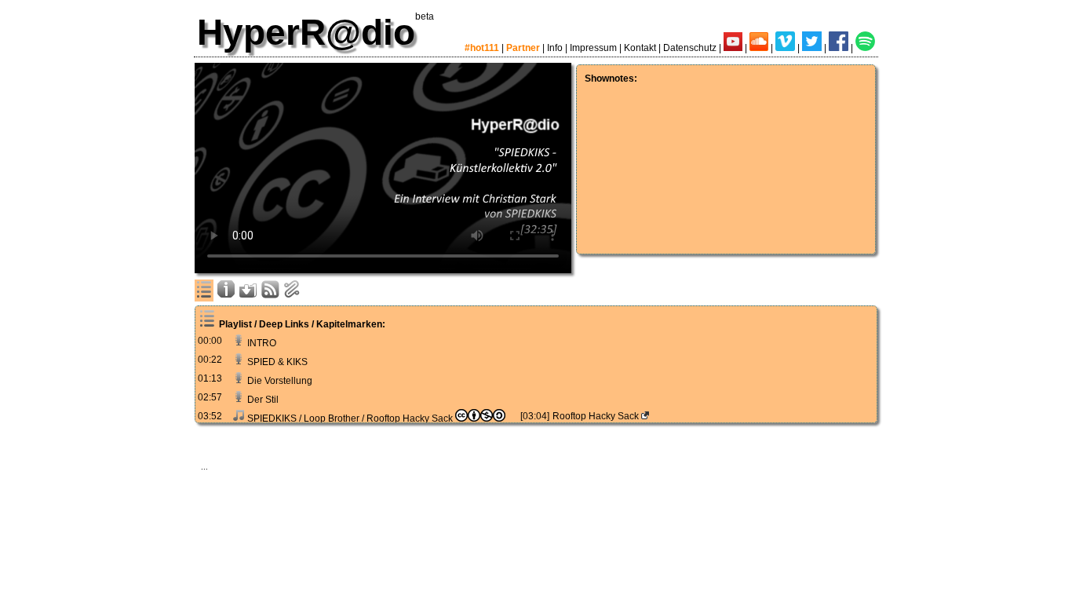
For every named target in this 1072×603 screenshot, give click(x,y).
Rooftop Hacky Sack (596, 416)
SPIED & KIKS (276, 361)
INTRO (260, 343)
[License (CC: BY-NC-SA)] (480, 418)
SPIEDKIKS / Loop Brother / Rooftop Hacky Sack (350, 418)
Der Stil (262, 399)
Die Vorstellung (278, 380)
